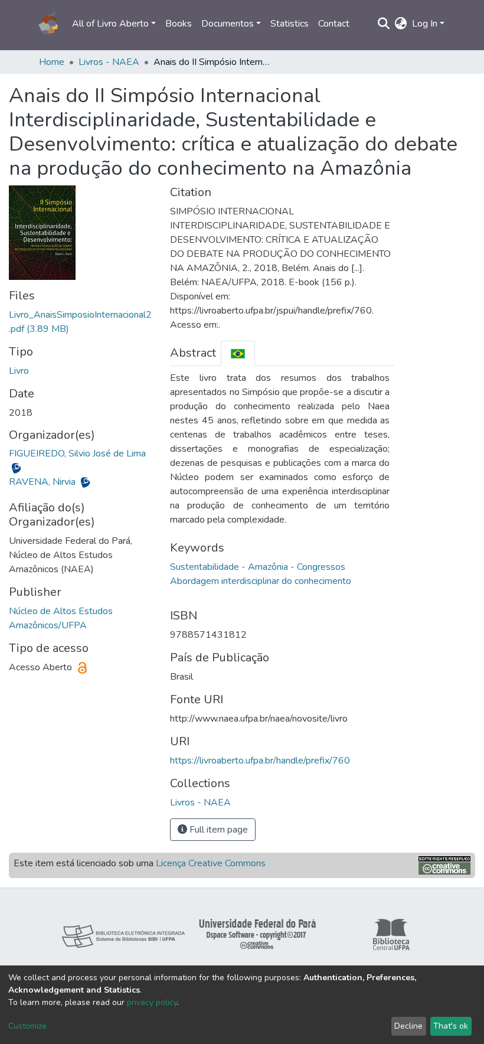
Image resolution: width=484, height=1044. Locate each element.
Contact (333, 23)
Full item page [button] (217, 829)
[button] (401, 24)
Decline (408, 1026)
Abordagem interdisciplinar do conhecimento (260, 581)
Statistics (289, 23)
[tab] (238, 353)
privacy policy (152, 1002)
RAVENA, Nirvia (43, 481)
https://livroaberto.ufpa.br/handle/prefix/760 (260, 760)
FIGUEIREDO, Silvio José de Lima (77, 453)
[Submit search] (384, 24)
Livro (19, 370)
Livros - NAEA (109, 62)
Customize (27, 1026)
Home (51, 62)
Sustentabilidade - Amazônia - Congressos (257, 566)
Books (178, 23)
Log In (424, 23)
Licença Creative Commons (211, 863)
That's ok (450, 1026)
